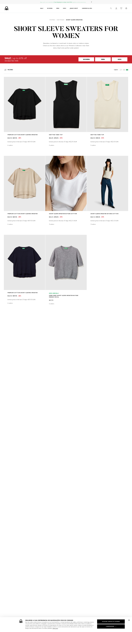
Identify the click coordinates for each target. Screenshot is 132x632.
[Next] (91, 1)
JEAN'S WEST (74, 8)
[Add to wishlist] (7, 79)
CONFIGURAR (110, 626)
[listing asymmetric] (121, 70)
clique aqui (55, 628)
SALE (41, 8)
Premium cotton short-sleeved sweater (22, 134)
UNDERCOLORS (87, 8)
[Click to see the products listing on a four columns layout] (124, 70)
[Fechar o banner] (129, 620)
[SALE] (66, 59)
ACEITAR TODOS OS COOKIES (111, 621)
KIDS (64, 8)
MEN (57, 8)
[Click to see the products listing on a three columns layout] (127, 70)
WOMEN (49, 8)
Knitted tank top (56, 134)
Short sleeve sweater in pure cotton (63, 213)
